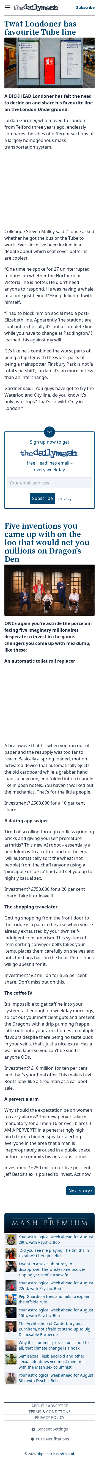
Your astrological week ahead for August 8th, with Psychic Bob (56, 1377)
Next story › (80, 1191)
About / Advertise (49, 1405)
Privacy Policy (49, 1417)
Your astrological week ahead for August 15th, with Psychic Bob (56, 1312)
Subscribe (42, 498)
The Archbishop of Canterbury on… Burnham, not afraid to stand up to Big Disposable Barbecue (54, 1329)
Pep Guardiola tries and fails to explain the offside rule (54, 1299)
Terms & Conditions (50, 1411)
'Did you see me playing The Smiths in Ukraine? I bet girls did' (54, 1253)
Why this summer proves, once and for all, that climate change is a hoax (54, 1345)
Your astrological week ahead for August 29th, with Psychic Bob (56, 1239)
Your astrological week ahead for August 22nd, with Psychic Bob (56, 1285)
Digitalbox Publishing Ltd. (56, 1453)
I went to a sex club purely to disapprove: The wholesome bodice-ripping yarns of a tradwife (52, 1269)
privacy (65, 498)
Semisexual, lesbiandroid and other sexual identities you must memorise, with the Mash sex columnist (53, 1361)
